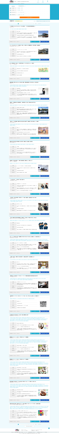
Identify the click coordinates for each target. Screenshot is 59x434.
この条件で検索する (29, 17)
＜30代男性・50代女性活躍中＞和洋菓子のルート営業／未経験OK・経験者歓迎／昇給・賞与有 (23, 197)
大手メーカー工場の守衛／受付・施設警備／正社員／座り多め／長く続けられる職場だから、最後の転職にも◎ (25, 236)
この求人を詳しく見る (44, 41)
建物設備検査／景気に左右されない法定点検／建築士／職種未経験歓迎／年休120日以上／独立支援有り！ (24, 82)
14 (30, 23)
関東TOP (19, 3)
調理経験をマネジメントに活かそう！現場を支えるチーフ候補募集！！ (19, 359)
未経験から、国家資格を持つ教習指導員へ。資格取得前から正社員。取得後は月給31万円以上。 (23, 102)
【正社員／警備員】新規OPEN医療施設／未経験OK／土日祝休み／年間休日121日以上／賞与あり (23, 217)
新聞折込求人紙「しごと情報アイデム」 (35, 430)
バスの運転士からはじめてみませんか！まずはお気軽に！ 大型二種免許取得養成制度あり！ (23, 26)
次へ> (33, 23)
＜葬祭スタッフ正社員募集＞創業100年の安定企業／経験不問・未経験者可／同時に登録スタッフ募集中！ (24, 121)
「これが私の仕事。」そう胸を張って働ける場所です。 (17, 179)
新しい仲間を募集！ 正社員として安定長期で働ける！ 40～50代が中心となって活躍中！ (22, 63)
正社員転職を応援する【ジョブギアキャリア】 (13, 3)
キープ (35, 41)
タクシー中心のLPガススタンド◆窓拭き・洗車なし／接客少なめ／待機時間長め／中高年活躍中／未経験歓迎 (25, 45)
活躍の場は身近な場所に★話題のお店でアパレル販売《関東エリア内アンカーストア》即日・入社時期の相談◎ (25, 403)
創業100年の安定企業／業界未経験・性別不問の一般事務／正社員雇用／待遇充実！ (21, 141)
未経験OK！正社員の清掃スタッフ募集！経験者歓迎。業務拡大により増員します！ (21, 160)
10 (28, 23)
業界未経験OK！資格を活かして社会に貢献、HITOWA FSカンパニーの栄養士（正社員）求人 (23, 381)
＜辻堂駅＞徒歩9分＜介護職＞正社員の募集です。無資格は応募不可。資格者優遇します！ (22, 256)
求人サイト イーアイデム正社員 (24, 430)
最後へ (36, 23)
